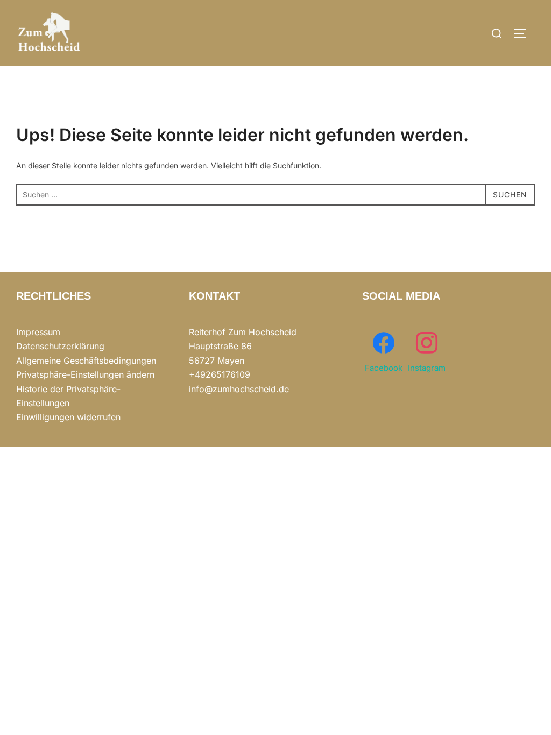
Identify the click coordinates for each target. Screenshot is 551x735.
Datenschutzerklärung (60, 346)
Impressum (38, 332)
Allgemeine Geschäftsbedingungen (86, 360)
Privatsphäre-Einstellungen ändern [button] (85, 374)
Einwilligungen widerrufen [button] (68, 417)
